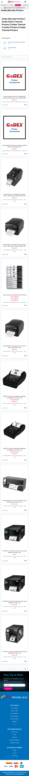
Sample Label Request (14, 740)
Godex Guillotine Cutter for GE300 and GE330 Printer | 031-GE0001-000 (14, 146)
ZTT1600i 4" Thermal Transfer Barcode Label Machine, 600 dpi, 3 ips (14, 652)
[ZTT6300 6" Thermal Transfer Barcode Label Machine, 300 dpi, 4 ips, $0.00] (14, 533)
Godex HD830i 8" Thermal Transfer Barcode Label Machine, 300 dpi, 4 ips (14, 501)
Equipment (14, 721)
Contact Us (18, 5)
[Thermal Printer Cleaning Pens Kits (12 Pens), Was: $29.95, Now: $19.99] (14, 277)
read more (24, 101)
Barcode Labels (14, 710)
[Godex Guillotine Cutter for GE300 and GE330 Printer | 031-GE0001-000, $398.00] (14, 127)
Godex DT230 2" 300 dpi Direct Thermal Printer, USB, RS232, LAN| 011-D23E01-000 (14, 195)
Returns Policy (4, 5)
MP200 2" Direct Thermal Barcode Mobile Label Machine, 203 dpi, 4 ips (14, 449)
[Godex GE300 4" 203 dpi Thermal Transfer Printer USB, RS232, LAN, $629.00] (14, 328)
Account (14, 753)
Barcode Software (14, 718)
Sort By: (3, 56)
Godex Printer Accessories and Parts (16, 42)
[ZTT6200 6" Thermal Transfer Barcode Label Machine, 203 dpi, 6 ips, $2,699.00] (14, 583)
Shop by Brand (14, 708)
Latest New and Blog (14, 742)
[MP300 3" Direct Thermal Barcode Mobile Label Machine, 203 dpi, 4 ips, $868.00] (14, 378)
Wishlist (14, 750)
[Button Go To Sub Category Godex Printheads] (5, 48)
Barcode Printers (14, 716)
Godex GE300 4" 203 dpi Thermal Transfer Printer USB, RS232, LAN (14, 346)
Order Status (14, 755)
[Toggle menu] (2, 2)
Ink (14, 724)
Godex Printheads (12, 47)
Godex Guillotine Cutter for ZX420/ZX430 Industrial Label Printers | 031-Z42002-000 (14, 97)
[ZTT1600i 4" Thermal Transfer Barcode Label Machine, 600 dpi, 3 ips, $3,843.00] (14, 633)
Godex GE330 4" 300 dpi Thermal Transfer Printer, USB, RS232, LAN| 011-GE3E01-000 (14, 245)
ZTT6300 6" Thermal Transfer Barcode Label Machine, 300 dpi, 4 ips (14, 551)
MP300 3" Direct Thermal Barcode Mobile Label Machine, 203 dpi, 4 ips (14, 397)
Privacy (11, 5)
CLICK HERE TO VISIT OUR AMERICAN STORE (16, 7)
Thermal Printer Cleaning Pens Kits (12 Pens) (14, 295)
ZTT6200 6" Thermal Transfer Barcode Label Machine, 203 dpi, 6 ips (14, 602)
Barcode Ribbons (14, 713)
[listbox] (10, 57)
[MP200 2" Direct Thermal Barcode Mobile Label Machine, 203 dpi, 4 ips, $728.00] (14, 430)
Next (26, 668)
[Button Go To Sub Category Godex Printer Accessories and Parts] (5, 43)
